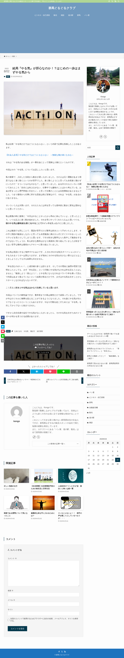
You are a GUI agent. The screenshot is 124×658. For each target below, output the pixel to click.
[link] (34, 437)
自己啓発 (40, 331)
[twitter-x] (112, 1)
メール (11, 600)
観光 (91, 412)
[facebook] (109, 1)
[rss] (115, 1)
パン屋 (91, 392)
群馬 (91, 402)
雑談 (8, 76)
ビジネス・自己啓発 (97, 397)
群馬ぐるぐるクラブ (62, 8)
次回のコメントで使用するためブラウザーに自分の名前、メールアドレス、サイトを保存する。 (44, 620)
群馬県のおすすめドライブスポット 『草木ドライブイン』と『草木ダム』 (103, 350)
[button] (10, 371)
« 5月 (88, 473)
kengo (16, 421)
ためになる (18, 331)
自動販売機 (93, 408)
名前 (10, 591)
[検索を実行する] (117, 147)
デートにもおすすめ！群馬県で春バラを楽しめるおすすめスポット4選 (103, 335)
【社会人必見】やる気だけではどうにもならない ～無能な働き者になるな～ (40, 155)
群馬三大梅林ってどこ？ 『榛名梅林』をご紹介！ (103, 357)
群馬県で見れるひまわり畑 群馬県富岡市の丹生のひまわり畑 (103, 364)
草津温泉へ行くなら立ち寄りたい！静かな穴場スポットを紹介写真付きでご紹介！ (103, 342)
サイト (10, 609)
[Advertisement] (62, 36)
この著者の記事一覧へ (56, 444)
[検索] (118, 1)
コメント (12, 558)
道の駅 (91, 418)
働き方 (32, 331)
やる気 (26, 331)
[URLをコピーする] (76, 371)
